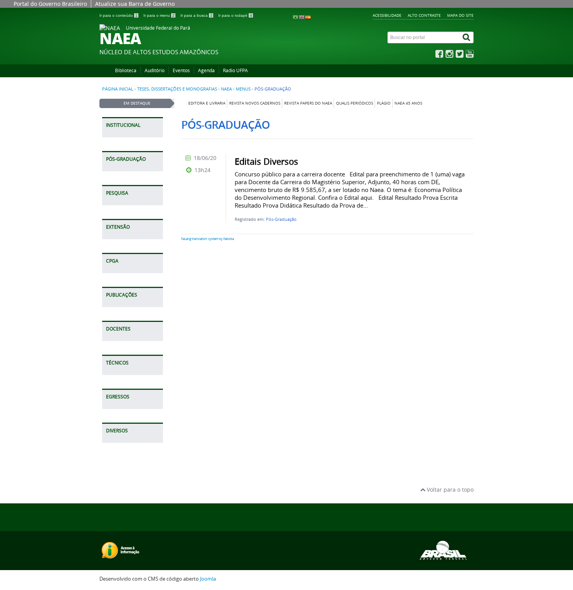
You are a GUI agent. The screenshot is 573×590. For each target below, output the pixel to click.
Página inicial (117, 89)
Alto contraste (424, 15)
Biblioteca (125, 70)
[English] (302, 17)
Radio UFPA (235, 70)
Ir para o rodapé (235, 15)
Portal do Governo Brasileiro (50, 3)
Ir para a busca (196, 15)
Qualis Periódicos (354, 103)
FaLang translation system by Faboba (207, 239)
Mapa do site (460, 15)
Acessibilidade (387, 15)
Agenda (206, 70)
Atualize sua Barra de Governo (135, 3)
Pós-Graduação (281, 219)
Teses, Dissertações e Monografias (177, 89)
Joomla (208, 579)
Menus (243, 89)
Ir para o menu (159, 15)
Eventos (181, 70)
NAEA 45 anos (408, 103)
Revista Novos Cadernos (254, 103)
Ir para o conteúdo (118, 15)
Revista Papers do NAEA (308, 103)
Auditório (154, 70)
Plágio (384, 103)
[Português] (295, 17)
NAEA (226, 89)
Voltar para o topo (449, 489)
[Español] (308, 17)
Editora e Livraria (206, 103)
